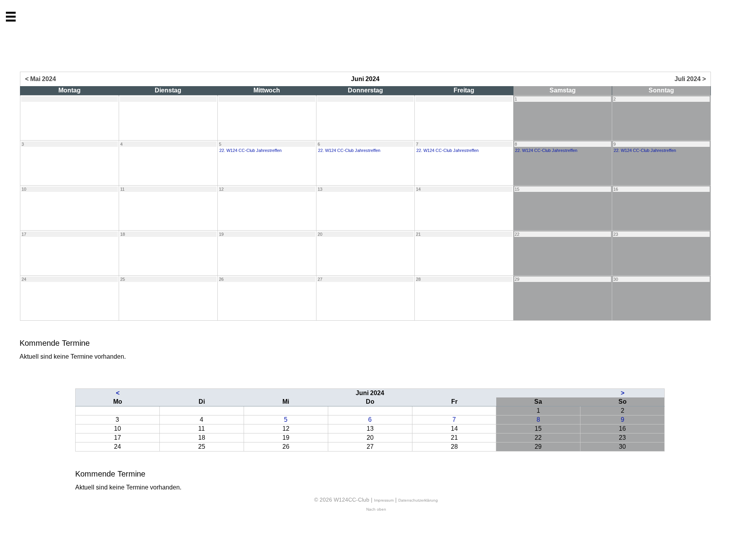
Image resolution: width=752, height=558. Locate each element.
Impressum (384, 500)
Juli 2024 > (690, 79)
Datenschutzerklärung (418, 500)
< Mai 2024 (40, 79)
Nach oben (376, 509)
